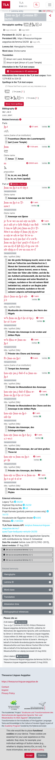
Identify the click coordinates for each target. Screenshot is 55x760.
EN (40, 11)
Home (5, 11)
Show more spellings (14, 104)
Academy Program (12, 726)
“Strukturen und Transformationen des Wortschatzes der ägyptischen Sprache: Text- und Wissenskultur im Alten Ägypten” (27, 715)
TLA (6, 5)
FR (48, 11)
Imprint (5, 690)
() (19, 550)
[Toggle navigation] (49, 4)
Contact (5, 687)
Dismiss (42, 755)
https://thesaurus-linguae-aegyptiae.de (20, 681)
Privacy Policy (8, 693)
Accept (29, 755)
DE (44, 11)
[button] (50, 15)
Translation (9, 597)
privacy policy (37, 749)
